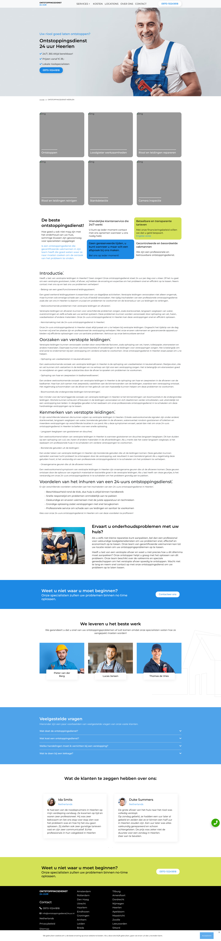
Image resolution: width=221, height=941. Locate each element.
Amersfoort (118, 895)
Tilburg (116, 891)
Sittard (116, 927)
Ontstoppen (49, 152)
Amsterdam (84, 891)
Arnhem (81, 919)
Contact (140, 3)
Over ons (126, 3)
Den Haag (83, 899)
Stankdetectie (99, 200)
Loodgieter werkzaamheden (108, 152)
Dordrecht (118, 899)
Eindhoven (83, 911)
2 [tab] (112, 847)
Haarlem (82, 907)
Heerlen (117, 907)
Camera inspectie (150, 200)
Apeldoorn (118, 911)
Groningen (83, 915)
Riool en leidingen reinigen (59, 200)
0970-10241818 (169, 3)
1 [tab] (108, 847)
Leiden (81, 923)
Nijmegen (118, 903)
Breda (80, 927)
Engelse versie (143, 236)
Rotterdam (83, 895)
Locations (111, 3)
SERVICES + (83, 3)
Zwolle (116, 919)
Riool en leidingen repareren (157, 152)
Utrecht (81, 903)
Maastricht (118, 915)
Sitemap (44, 928)
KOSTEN (98, 3)
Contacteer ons (167, 594)
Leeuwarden (119, 923)
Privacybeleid (47, 923)
